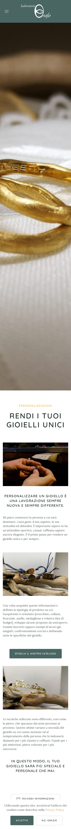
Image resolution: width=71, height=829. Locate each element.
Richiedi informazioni (38, 798)
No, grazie (49, 820)
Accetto (22, 820)
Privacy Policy (54, 810)
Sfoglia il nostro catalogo (35, 653)
